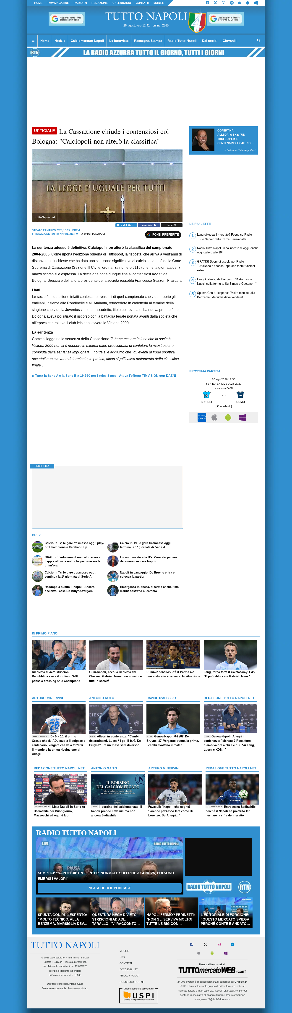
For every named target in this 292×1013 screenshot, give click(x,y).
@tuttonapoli (94, 233)
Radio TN (80, 3)
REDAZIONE (99, 3)
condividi (148, 225)
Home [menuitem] (44, 40)
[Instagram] (224, 3)
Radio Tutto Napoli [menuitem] (182, 40)
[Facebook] (207, 3)
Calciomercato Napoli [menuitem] (87, 40)
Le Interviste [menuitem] (119, 40)
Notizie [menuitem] (60, 40)
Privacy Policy (130, 975)
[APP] (203, 417)
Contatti (126, 963)
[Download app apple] (240, 3)
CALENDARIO (121, 3)
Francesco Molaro (78, 988)
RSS (122, 957)
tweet (170, 225)
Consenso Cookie (132, 982)
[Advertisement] (223, 457)
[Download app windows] (256, 3)
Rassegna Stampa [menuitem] (148, 40)
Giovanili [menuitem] (230, 40)
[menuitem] (33, 40)
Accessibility (129, 969)
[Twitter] (215, 3)
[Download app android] (248, 3)
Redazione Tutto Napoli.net (55, 233)
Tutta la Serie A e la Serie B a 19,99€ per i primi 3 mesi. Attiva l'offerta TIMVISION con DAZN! (105, 375)
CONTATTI (142, 3)
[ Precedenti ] (224, 406)
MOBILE (159, 3)
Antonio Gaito (75, 983)
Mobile (124, 951)
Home (38, 3)
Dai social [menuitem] (209, 40)
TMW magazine (58, 3)
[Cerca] (259, 40)
